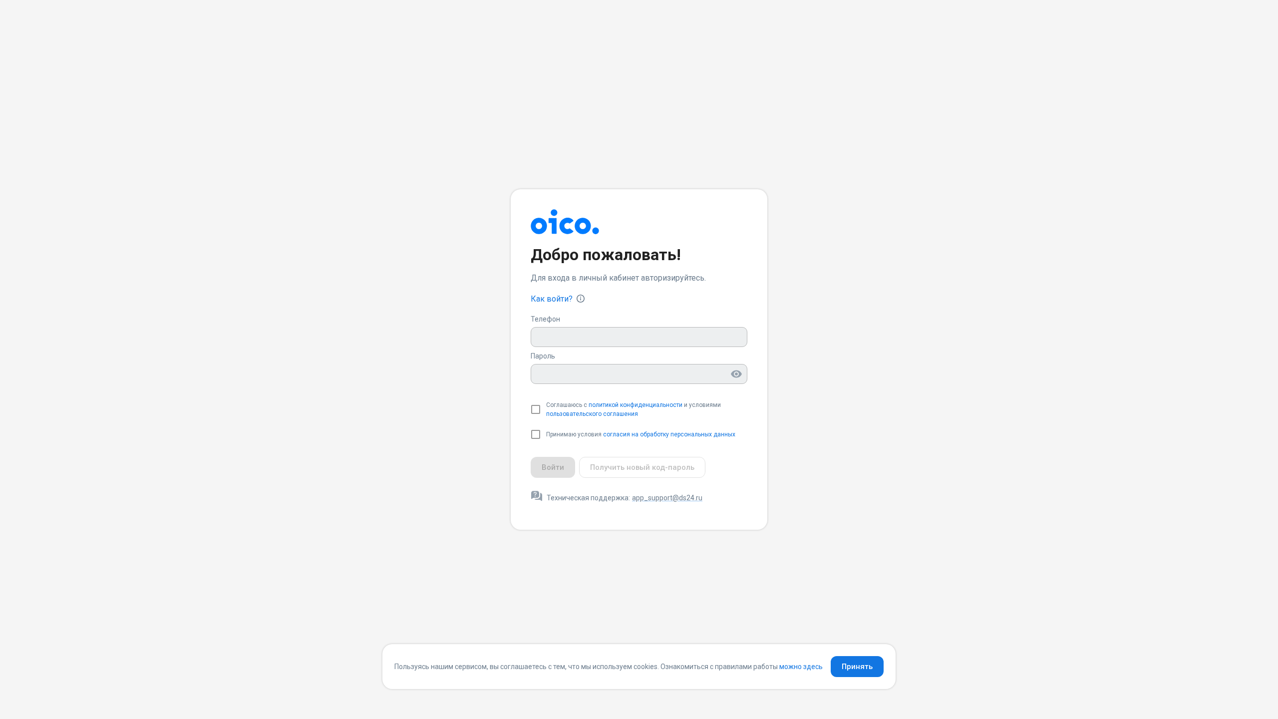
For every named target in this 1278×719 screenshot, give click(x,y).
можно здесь (801, 667)
